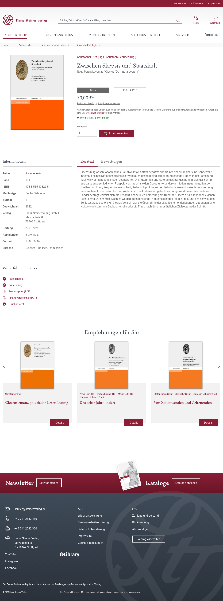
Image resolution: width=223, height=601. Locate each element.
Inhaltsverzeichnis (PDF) (23, 297)
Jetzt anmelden (49, 483)
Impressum (214, 3)
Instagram (11, 561)
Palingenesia (33, 173)
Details (59, 423)
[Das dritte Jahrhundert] (111, 364)
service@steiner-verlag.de (29, 509)
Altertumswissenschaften (54, 45)
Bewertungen (111, 161)
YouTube (10, 554)
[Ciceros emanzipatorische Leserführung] (37, 364)
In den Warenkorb (119, 133)
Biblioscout (197, 3)
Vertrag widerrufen (148, 539)
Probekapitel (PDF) (19, 291)
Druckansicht (16, 304)
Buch (93, 90)
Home (5, 45)
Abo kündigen (140, 529)
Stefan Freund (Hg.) (107, 393)
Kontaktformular (96, 112)
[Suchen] (178, 20)
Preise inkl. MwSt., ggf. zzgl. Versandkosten (98, 103)
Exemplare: (82, 126)
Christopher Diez (13, 393)
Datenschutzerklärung (91, 529)
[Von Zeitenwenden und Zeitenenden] (185, 364)
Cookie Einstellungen (90, 543)
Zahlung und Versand (145, 515)
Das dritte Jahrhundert (97, 403)
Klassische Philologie (87, 45)
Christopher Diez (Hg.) (91, 57)
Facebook (11, 568)
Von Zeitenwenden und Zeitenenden (183, 403)
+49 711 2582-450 (25, 519)
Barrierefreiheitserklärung (93, 522)
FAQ (134, 509)
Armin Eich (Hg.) (88, 393)
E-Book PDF (130, 90)
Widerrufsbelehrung (90, 515)
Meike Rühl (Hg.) (126, 393)
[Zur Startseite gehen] (25, 19)
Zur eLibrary (15, 285)
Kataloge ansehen (186, 483)
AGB (80, 509)
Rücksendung (140, 522)
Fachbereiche (25, 45)
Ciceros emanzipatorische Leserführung (36, 403)
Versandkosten (106, 592)
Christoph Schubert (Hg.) (121, 57)
